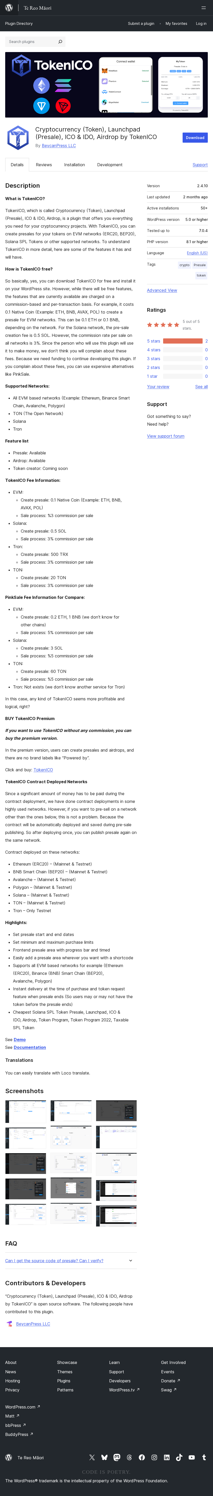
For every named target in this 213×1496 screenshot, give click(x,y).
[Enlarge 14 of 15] (129, 1186)
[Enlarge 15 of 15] (129, 1212)
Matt (12, 1416)
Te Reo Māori (30, 1457)
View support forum (165, 436)
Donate (171, 1380)
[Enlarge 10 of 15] (84, 1209)
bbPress (15, 1425)
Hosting (12, 1380)
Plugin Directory (19, 23)
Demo (20, 1039)
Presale (200, 265)
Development (110, 164)
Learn (114, 1362)
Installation (74, 164)
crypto (184, 265)
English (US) (197, 253)
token (201, 275)
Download (195, 137)
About (11, 1362)
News (10, 1371)
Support (200, 164)
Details (17, 164)
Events (167, 1371)
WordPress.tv (124, 1389)
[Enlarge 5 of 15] (39, 1210)
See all (201, 386)
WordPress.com (23, 1407)
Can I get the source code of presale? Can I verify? (54, 1260)
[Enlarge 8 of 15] (84, 1159)
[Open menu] (204, 8)
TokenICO (43, 769)
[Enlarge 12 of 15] (129, 1132)
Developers (120, 1380)
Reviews (44, 164)
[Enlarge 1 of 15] (39, 1107)
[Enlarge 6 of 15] (84, 1107)
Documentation (30, 1047)
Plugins (63, 1380)
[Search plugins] (60, 42)
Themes (64, 1371)
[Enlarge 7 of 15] (84, 1132)
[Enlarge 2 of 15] (39, 1134)
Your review (158, 386)
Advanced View (162, 290)
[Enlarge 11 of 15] (129, 1107)
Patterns (65, 1389)
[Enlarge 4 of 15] (39, 1185)
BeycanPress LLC (59, 145)
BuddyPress (19, 1434)
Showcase (67, 1362)
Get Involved (173, 1362)
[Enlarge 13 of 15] (129, 1159)
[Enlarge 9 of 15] (84, 1184)
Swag (169, 1389)
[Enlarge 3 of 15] (39, 1160)
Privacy (12, 1389)
